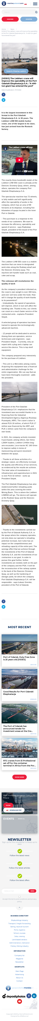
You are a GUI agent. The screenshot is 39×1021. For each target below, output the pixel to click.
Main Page (20, 971)
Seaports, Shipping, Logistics (16, 71)
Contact (19, 981)
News (12, 29)
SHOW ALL (21, 818)
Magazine (19, 959)
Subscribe (10, 19)
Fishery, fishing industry (19, 946)
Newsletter (19, 962)
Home (4, 29)
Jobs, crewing (19, 936)
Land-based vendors (19, 940)
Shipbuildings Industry (19, 920)
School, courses (19, 933)
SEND (32, 891)
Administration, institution (19, 943)
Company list (19, 955)
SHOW (8, 805)
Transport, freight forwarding (19, 923)
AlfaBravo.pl (24, 1016)
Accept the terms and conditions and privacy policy (19, 900)
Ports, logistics (19, 930)
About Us (19, 978)
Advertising (19, 974)
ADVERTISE (29, 19)
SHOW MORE (19, 777)
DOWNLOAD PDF (16, 810)
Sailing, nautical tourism (19, 927)
